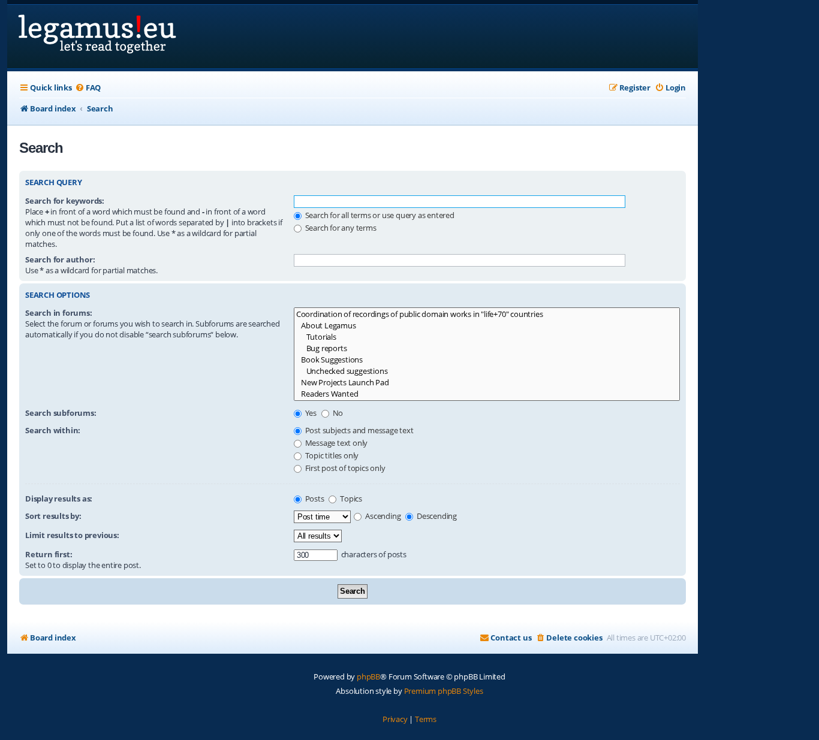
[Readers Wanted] (487, 394)
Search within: (52, 430)
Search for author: (60, 259)
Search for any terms (340, 227)
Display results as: (58, 498)
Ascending (382, 516)
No (337, 412)
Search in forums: (58, 312)
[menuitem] (88, 87)
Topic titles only (331, 455)
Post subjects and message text (358, 430)
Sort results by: (53, 516)
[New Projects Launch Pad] (487, 382)
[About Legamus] (487, 325)
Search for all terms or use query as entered (378, 215)
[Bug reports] (487, 348)
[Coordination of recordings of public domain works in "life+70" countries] (487, 314)
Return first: (48, 554)
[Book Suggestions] (487, 360)
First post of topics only (344, 468)
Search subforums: (61, 412)
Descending (436, 516)
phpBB (368, 676)
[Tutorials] (487, 337)
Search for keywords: (64, 200)
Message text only (335, 442)
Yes (310, 412)
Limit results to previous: (72, 535)
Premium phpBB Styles (443, 690)
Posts (313, 498)
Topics (350, 498)
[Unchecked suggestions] (487, 371)
